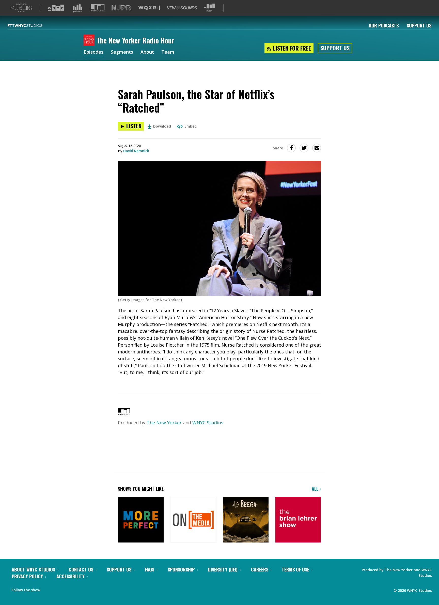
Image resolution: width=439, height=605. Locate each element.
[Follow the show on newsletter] (57, 588)
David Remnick (136, 150)
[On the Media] (193, 520)
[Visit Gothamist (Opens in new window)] (77, 7)
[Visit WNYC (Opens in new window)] (56, 8)
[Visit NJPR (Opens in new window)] (121, 8)
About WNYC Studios (33, 569)
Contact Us (81, 569)
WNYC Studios (207, 423)
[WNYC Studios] (124, 413)
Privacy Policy (27, 576)
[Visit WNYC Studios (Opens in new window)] (98, 7)
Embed (190, 126)
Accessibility (70, 576)
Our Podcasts (384, 25)
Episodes (93, 52)
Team (167, 52)
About (147, 52)
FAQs (149, 569)
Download (162, 126)
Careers (259, 569)
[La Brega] (246, 520)
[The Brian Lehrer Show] (298, 520)
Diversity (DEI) (223, 569)
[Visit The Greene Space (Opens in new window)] (209, 8)
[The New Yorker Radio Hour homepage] (90, 40)
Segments (122, 52)
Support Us (419, 25)
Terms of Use (295, 569)
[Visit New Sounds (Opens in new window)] (182, 8)
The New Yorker (164, 423)
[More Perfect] (141, 520)
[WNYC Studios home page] (31, 25)
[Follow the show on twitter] (47, 588)
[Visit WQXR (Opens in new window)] (149, 8)
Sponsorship (181, 569)
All (316, 488)
